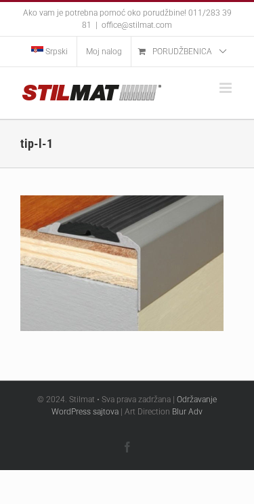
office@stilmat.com (137, 25)
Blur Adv (187, 411)
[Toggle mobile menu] (226, 88)
